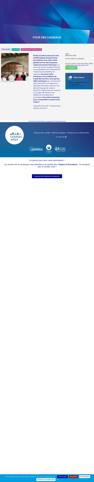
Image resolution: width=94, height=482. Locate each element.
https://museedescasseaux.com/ (80, 65)
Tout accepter (62, 476)
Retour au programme (47, 121)
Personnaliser (84, 476)
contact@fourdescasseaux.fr (76, 85)
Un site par (60, 137)
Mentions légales (59, 133)
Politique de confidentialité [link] (46, 479)
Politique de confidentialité (78, 133)
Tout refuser (73, 476)
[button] (71, 68)
